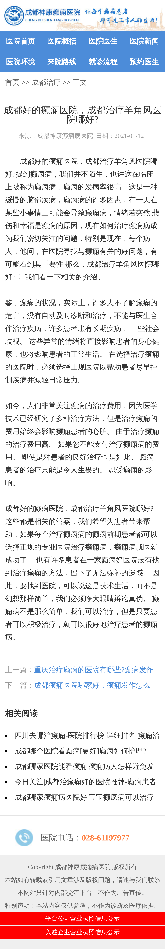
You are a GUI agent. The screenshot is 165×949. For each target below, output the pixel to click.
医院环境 (20, 62)
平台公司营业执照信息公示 (82, 918)
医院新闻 (144, 41)
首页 (12, 82)
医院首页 (20, 41)
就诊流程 (103, 62)
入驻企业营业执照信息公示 (82, 932)
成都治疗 (46, 82)
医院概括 (61, 41)
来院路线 (61, 62)
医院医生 (103, 41)
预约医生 (144, 62)
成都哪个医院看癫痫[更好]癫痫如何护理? (80, 751)
